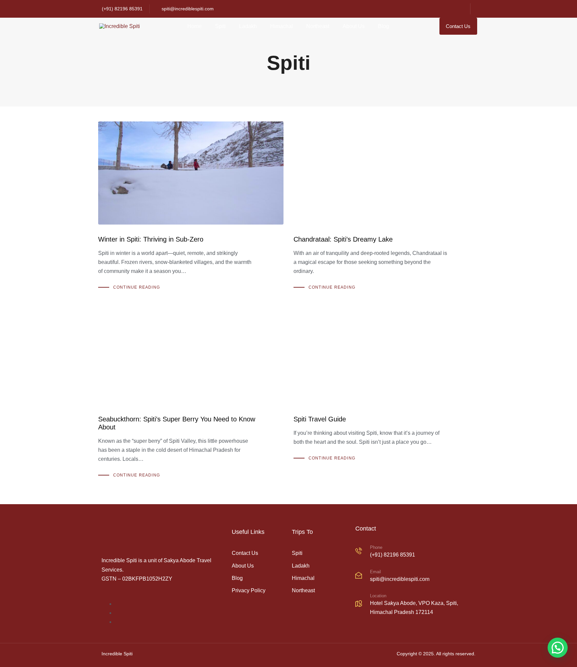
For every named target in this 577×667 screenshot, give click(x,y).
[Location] (415, 605)
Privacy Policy (248, 590)
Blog (383, 26)
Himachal (281, 26)
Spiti (220, 26)
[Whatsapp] (459, 9)
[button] (558, 648)
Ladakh (248, 26)
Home (194, 26)
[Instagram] (445, 9)
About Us (354, 26)
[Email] (415, 577)
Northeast (317, 26)
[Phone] (415, 552)
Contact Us (245, 553)
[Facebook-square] (431, 9)
